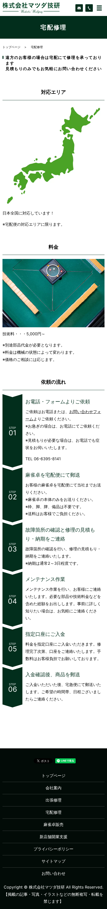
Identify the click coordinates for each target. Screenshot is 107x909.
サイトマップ (53, 861)
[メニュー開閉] (99, 7)
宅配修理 (53, 812)
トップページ (11, 47)
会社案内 (53, 787)
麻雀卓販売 (53, 824)
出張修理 (53, 799)
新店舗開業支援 (53, 836)
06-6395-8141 (47, 458)
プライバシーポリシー (53, 848)
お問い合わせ (53, 873)
